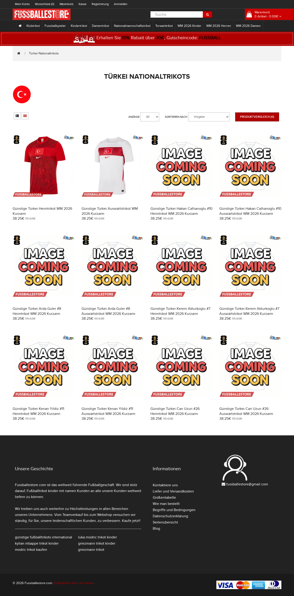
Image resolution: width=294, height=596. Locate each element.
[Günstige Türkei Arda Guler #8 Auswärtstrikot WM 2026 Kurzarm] (112, 265)
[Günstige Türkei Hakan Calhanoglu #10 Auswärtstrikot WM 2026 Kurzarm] (250, 165)
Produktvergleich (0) (257, 117)
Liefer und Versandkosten (173, 491)
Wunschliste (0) (44, 4)
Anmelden (120, 4)
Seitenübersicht (165, 522)
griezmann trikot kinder (96, 543)
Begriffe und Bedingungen (174, 510)
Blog (156, 528)
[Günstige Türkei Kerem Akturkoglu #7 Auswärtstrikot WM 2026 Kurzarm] (250, 265)
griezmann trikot (91, 549)
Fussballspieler (55, 26)
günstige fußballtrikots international (43, 537)
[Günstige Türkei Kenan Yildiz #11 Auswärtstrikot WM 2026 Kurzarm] (112, 365)
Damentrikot (100, 26)
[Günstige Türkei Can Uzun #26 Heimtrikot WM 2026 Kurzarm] (181, 365)
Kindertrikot (79, 26)
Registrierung (100, 4)
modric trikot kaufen (31, 549)
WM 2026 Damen (248, 26)
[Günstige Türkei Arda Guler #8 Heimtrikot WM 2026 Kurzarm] (43, 265)
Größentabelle (164, 497)
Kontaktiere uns (165, 485)
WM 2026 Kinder (189, 26)
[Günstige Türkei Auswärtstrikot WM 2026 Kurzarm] (112, 165)
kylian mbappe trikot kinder (37, 543)
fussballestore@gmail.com (247, 484)
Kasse (82, 4)
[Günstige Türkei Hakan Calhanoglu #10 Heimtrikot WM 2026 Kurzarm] (181, 165)
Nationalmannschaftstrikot (132, 26)
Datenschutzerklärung (170, 516)
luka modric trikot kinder (97, 537)
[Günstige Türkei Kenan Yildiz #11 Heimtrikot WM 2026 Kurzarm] (43, 365)
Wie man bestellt (166, 503)
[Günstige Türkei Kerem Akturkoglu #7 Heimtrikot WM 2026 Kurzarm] (181, 265)
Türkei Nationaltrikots (44, 53)
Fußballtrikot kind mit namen (74, 583)
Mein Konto (22, 4)
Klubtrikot (33, 26)
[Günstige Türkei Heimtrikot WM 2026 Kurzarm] (43, 165)
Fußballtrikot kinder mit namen (51, 491)
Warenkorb (66, 4)
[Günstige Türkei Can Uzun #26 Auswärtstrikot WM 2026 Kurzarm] (250, 365)
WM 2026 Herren (218, 26)
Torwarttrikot (164, 26)
